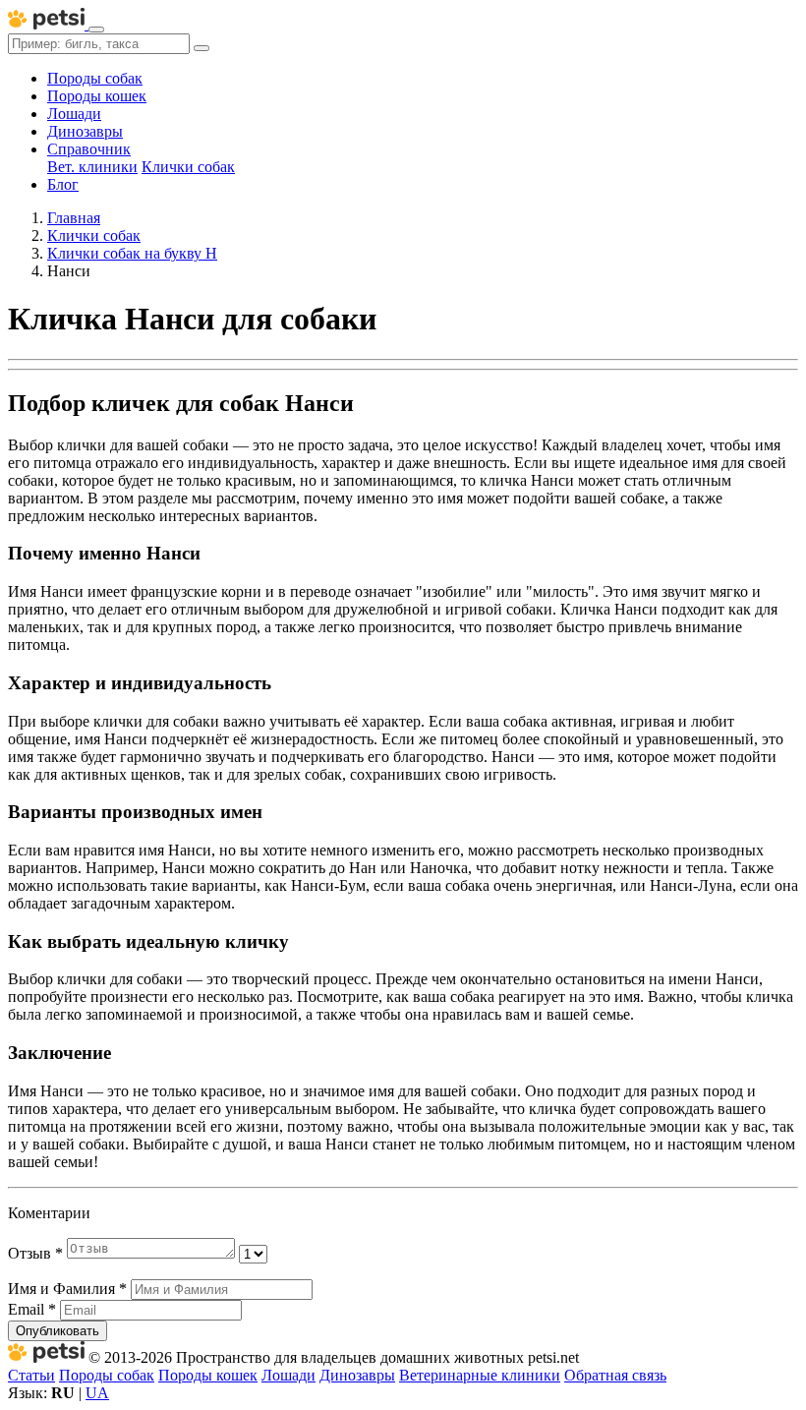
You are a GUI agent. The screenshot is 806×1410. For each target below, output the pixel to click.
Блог (63, 184)
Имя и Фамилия (67, 1288)
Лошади (74, 113)
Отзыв (35, 1253)
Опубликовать (57, 1330)
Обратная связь (615, 1375)
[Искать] (201, 48)
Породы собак (95, 78)
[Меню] (96, 29)
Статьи (31, 1375)
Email (32, 1309)
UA (97, 1392)
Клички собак (188, 166)
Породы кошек (96, 96)
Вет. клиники (92, 166)
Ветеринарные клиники (479, 1375)
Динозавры (85, 131)
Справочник (89, 149)
